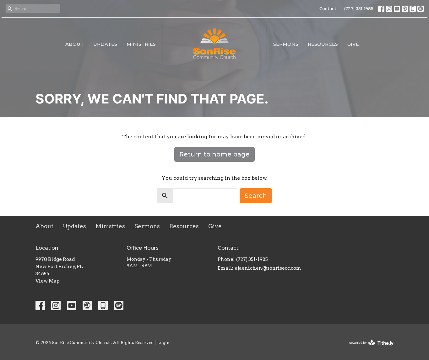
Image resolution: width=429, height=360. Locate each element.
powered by (368, 348)
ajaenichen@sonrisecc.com (268, 268)
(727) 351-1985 (358, 8)
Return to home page (214, 154)
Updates (105, 44)
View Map (47, 281)
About (74, 44)
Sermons (285, 44)
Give (353, 44)
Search (256, 195)
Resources (323, 44)
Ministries (141, 44)
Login (163, 342)
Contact (327, 8)
